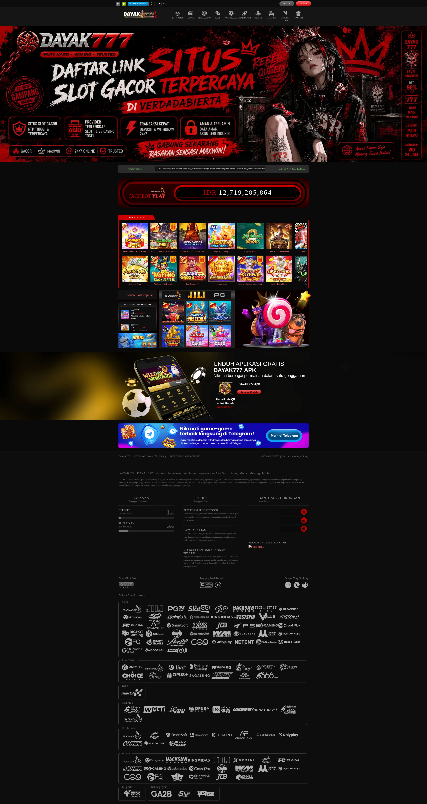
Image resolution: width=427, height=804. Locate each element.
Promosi (298, 18)
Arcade (258, 18)
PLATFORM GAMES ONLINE (185, 456)
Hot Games (177, 18)
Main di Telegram (139, 3)
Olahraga (231, 18)
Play (158, 196)
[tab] (173, 295)
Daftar (304, 3)
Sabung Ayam (285, 19)
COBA (175, 309)
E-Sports (271, 18)
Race (217, 18)
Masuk (287, 3)
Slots (191, 18)
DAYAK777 (124, 456)
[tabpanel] (213, 94)
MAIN (137, 236)
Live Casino (204, 18)
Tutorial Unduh (249, 392)
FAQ (163, 456)
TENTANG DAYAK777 (145, 456)
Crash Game (244, 18)
